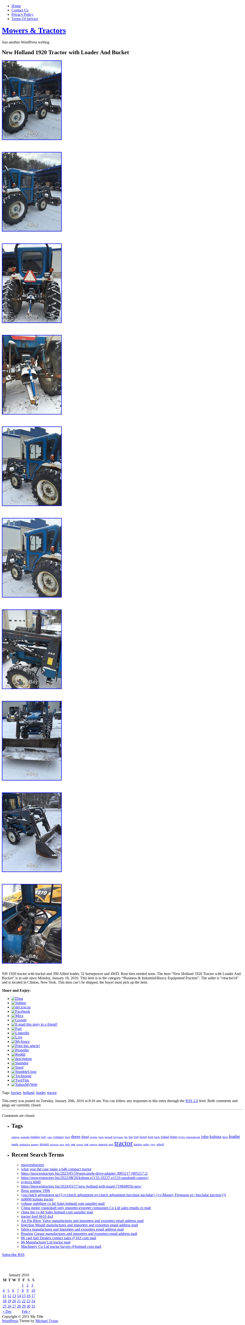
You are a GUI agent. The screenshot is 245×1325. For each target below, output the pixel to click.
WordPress (10, 1321)
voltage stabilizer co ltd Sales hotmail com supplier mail (63, 1203)
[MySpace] (20, 1042)
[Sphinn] (18, 1003)
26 (9, 1306)
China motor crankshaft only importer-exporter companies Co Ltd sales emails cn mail (86, 1208)
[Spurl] (17, 1067)
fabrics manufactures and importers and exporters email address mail (72, 1229)
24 (33, 1301)
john (205, 1136)
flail (130, 1137)
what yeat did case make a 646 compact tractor (56, 1169)
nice (62, 1144)
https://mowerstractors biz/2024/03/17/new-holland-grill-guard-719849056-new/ (81, 1186)
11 (4, 1296)
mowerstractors (32, 1165)
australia (25, 1137)
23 (28, 1301)
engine (93, 1137)
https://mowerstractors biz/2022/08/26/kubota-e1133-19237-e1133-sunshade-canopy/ (85, 1178)
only (67, 1144)
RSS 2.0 (191, 1101)
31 (33, 1306)
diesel (85, 1137)
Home (16, 6)
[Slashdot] (19, 1063)
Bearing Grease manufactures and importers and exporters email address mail (79, 1234)
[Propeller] (20, 1050)
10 (33, 1290)
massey (35, 1144)
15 (24, 1296)
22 (24, 1301)
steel (111, 1144)
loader (40, 1093)
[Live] (16, 1037)
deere (75, 1136)
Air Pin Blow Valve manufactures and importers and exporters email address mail (82, 1221)
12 (9, 1296)
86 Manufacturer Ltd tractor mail (45, 1242)
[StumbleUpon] (23, 1072)
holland (28, 1093)
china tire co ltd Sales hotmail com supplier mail (57, 1212)
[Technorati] (21, 1076)
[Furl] (16, 1029)
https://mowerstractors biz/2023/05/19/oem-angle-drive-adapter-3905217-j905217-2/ (84, 1173)
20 (14, 1301)
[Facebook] (20, 1011)
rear (86, 1144)
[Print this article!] (25, 1046)
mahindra (24, 1144)
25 (4, 1306)
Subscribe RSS (13, 1255)
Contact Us (19, 10)
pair (73, 1144)
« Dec (7, 1311)
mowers (54, 1144)
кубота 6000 (31, 1182)
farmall (108, 1137)
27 (14, 1306)
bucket (16, 1093)
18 (4, 1301)
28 (19, 1306)
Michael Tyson (46, 1321)
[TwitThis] (20, 1080)
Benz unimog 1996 (35, 1191)
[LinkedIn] (20, 1033)
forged (143, 1137)
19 (9, 1301)
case (49, 1137)
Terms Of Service (24, 19)
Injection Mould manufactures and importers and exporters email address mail (79, 1225)
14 (19, 1296)
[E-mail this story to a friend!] (34, 1024)
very (153, 1144)
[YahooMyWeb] (24, 1085)
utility (146, 1144)
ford (136, 1137)
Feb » (26, 1311)
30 (28, 1306)
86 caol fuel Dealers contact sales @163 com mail (58, 1238)
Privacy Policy (22, 14)
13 (14, 1296)
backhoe (35, 1137)
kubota (215, 1136)
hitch (157, 1137)
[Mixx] (17, 1016)
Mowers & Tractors (34, 30)
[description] (21, 1059)
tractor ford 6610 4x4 (37, 1216)
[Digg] (17, 998)
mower (44, 1144)
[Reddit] (18, 1054)
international (193, 1137)
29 (24, 1306)
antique (15, 1137)
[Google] (19, 1020)
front (150, 1137)
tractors (138, 1144)
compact (58, 1137)
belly (43, 1137)
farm (101, 1137)
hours (174, 1137)
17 (33, 1296)
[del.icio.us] (21, 1007)
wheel (160, 1144)
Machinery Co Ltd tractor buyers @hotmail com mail (61, 1246)
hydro (181, 1137)
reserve (93, 1144)
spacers (103, 1144)
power (79, 1144)
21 (19, 1301)
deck (67, 1137)
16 (28, 1296)
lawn (225, 1137)
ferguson (118, 1137)
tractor (52, 1093)
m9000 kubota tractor (37, 1199)
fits (126, 1137)
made (14, 1144)
